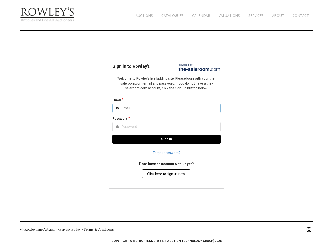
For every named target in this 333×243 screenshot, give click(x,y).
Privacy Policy (70, 229)
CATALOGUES (172, 15)
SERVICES (256, 15)
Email (116, 100)
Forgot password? (166, 153)
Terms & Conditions (99, 229)
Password (120, 118)
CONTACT (301, 15)
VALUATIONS (229, 15)
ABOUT (278, 15)
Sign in (166, 139)
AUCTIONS (144, 15)
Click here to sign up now (166, 174)
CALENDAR (201, 15)
